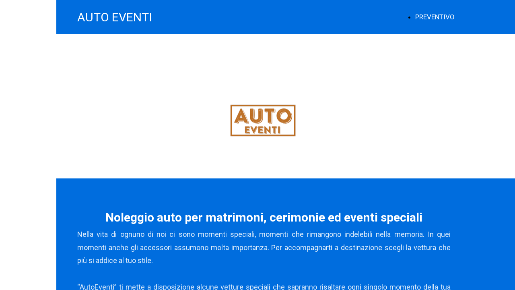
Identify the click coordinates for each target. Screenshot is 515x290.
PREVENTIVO (435, 17)
